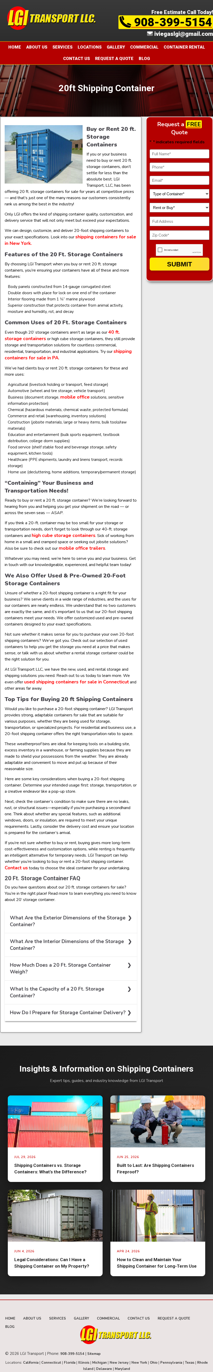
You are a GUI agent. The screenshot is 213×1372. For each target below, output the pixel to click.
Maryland (122, 1369)
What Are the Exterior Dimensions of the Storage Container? (67, 921)
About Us (36, 47)
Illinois (83, 1362)
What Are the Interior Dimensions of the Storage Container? (67, 945)
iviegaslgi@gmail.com (183, 33)
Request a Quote (114, 58)
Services (62, 47)
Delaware (104, 1369)
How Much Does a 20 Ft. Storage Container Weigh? (60, 968)
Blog (144, 58)
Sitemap (94, 1353)
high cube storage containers (63, 535)
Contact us (16, 868)
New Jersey (119, 1362)
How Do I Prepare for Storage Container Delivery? (68, 1012)
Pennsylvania (171, 1362)
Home (14, 47)
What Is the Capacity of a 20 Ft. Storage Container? (57, 992)
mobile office (75, 397)
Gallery (116, 47)
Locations (90, 47)
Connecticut (51, 1362)
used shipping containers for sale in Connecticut (76, 682)
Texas (189, 1362)
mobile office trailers (82, 548)
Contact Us (76, 58)
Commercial (144, 47)
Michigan (99, 1362)
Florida (69, 1362)
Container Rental (184, 47)
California (30, 1362)
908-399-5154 (171, 22)
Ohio (153, 1362)
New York (139, 1362)
